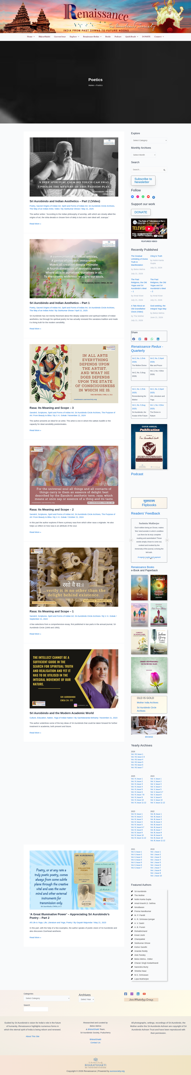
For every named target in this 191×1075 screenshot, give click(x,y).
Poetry (32, 206)
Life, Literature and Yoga (54, 831)
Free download (158, 624)
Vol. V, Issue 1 (155, 779)
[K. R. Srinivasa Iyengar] (143, 919)
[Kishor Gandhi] (139, 947)
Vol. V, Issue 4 (155, 787)
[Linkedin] (138, 993)
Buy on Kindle (159, 648)
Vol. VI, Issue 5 (137, 789)
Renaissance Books (142, 567)
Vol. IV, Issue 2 (137, 817)
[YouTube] (144, 993)
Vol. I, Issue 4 (155, 860)
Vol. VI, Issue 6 (137, 792)
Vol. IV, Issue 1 (137, 814)
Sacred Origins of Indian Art (48, 206)
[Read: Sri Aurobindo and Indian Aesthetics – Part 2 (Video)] (74, 167)
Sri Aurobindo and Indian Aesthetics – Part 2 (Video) (65, 201)
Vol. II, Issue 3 (136, 857)
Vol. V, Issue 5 (155, 789)
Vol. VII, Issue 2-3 (138, 757)
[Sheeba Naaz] (138, 971)
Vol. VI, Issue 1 (137, 779)
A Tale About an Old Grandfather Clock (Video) (138, 309)
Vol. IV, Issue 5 (137, 825)
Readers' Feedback (145, 513)
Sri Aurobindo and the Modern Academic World (62, 713)
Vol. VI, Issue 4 (137, 787)
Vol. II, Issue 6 (136, 865)
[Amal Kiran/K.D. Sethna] (143, 903)
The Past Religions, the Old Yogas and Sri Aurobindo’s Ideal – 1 (139, 285)
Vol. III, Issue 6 (156, 827)
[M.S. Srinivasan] (139, 975)
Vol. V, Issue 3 (155, 784)
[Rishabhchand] (139, 931)
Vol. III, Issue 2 (156, 817)
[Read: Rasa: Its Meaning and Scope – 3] (74, 373)
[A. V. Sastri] (137, 923)
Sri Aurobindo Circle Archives (101, 206)
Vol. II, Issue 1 (136, 852)
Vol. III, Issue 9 (156, 835)
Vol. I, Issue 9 (155, 873)
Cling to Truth (156, 256)
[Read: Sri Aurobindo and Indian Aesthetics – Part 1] (74, 268)
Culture (33, 718)
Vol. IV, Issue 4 (137, 822)
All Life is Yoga (36, 831)
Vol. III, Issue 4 (156, 822)
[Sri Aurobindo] (138, 891)
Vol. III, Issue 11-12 (157, 841)
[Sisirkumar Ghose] (140, 943)
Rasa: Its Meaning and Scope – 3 (52, 407)
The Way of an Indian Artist (41, 209)
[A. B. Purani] (138, 927)
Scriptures (42, 412)
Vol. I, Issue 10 (156, 876)
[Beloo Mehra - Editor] (142, 959)
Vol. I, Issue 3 (155, 857)
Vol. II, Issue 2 (136, 854)
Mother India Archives (147, 702)
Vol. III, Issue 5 (156, 825)
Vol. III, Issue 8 (156, 833)
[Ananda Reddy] (139, 951)
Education (41, 718)
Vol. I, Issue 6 (155, 865)
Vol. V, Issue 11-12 (157, 803)
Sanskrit (33, 412)
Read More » (35, 224)
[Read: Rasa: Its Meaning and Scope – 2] (74, 475)
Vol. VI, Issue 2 (137, 781)
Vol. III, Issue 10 (156, 838)
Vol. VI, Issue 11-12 (138, 803)
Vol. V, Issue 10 (156, 800)
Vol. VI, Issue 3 (137, 784)
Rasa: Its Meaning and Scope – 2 (52, 509)
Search (27, 1005)
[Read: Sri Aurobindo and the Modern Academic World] (74, 679)
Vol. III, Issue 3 (156, 819)
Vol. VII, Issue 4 (137, 759)
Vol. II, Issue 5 (136, 862)
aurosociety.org (117, 1071)
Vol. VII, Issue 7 (137, 767)
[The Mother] (138, 895)
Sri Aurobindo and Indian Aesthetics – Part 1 (60, 303)
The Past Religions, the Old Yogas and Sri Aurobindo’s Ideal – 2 (158, 285)
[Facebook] (125, 993)
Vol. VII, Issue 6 (137, 765)
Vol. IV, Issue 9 (137, 833)
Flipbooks (149, 505)
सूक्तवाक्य (149, 501)
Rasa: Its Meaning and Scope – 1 (52, 611)
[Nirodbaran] (137, 907)
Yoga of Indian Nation (63, 718)
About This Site (32, 1036)
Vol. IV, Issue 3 (137, 819)
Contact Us (95, 1043)
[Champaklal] (138, 939)
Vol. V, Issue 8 (155, 795)
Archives (85, 995)
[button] (33, 37)
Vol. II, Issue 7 (136, 868)
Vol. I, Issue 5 (155, 862)
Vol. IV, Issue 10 (137, 835)
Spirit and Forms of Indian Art (75, 206)
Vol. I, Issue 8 (155, 870)
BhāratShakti (93, 1029)
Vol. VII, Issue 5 (137, 762)
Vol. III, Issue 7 (156, 830)
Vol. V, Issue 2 (155, 781)
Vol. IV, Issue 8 (137, 830)
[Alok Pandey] (138, 955)
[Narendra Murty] (139, 967)
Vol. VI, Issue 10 (137, 800)
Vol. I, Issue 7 (155, 868)
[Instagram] (131, 993)
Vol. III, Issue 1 (156, 814)
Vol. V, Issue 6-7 (156, 792)
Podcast (137, 474)
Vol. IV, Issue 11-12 (138, 838)
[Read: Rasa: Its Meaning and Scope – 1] (74, 577)
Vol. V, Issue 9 (155, 797)
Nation (50, 718)
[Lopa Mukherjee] (140, 979)
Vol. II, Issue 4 (136, 860)
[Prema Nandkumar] (141, 911)
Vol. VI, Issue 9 (137, 797)
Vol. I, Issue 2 (155, 854)
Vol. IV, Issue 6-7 (137, 827)
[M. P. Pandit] (138, 915)
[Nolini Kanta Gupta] (141, 899)
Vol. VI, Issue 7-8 (137, 795)
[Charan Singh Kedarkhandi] (144, 963)
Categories (28, 994)
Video (57, 209)
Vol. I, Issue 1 (155, 852)
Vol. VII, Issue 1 (137, 754)
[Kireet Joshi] (138, 935)
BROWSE (149, 737)
